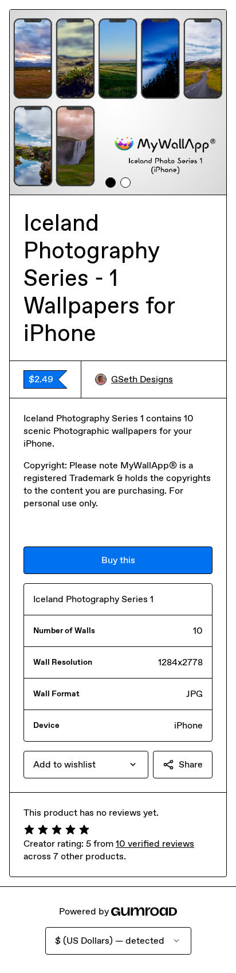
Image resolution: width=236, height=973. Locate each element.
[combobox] (85, 764)
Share (191, 764)
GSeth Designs (142, 379)
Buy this (118, 560)
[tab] (110, 182)
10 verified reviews (155, 843)
